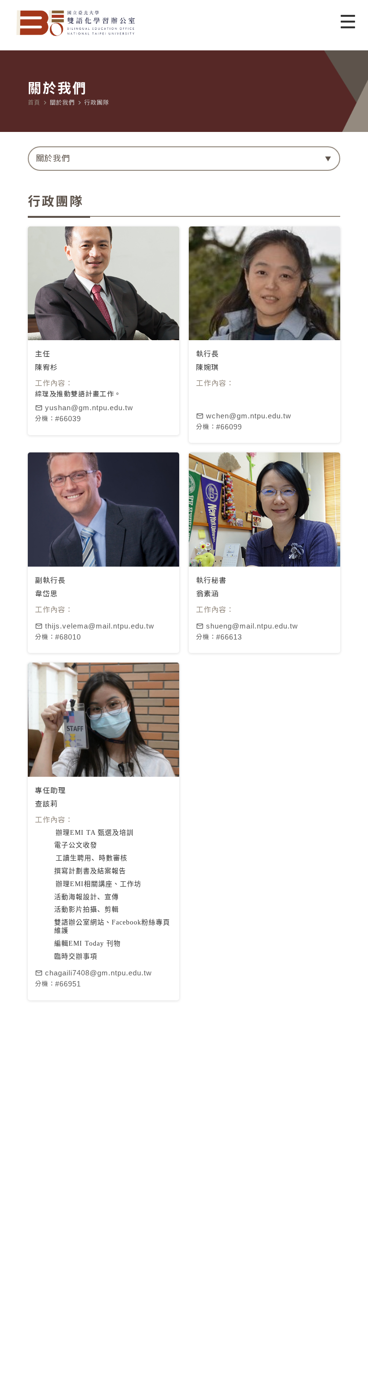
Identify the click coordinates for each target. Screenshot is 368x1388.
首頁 (34, 102)
